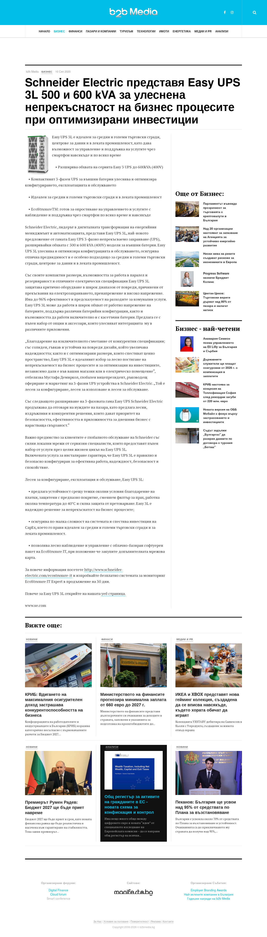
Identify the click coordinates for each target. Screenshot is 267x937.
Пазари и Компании (101, 31)
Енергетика (182, 31)
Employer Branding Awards (209, 890)
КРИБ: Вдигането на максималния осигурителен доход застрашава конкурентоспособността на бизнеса (54, 704)
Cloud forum (58, 894)
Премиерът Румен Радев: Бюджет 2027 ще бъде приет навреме (54, 807)
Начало (44, 31)
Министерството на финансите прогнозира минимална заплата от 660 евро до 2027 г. (133, 699)
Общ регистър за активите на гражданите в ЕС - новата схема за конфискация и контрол (132, 804)
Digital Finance (58, 890)
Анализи (221, 31)
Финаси (107, 639)
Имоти (164, 31)
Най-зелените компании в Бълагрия (208, 894)
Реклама (156, 921)
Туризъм (126, 31)
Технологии (146, 31)
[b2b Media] (133, 12)
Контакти (168, 921)
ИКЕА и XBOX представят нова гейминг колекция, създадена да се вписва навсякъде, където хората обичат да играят (207, 704)
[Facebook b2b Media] (225, 12)
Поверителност (139, 921)
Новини (32, 639)
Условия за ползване (115, 921)
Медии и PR (203, 31)
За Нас (97, 921)
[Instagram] (232, 12)
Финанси (75, 31)
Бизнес (59, 31)
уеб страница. (113, 593)
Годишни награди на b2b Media (208, 898)
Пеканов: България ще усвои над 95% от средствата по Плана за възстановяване (205, 807)
